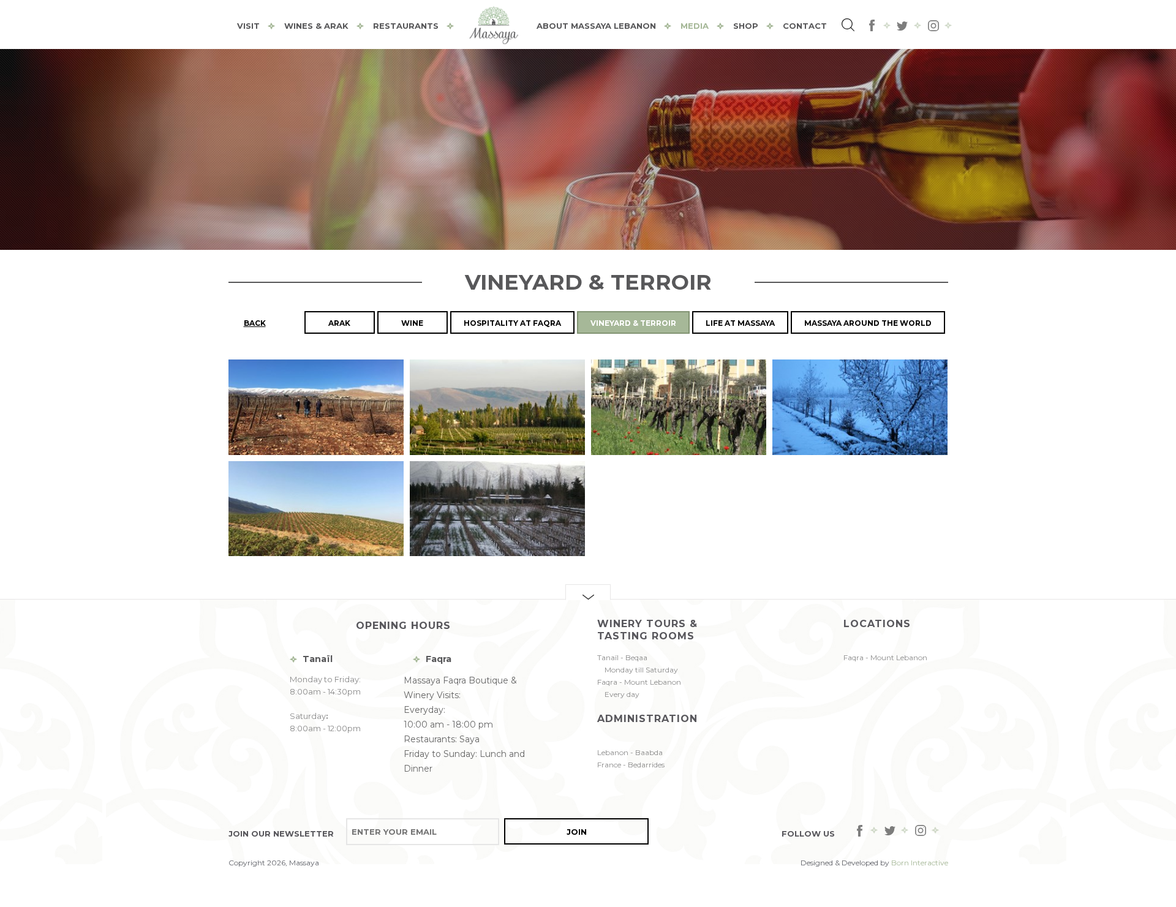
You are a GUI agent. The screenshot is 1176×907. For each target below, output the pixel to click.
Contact (805, 26)
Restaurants (406, 26)
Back (255, 323)
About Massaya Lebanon (596, 26)
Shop (745, 26)
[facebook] (872, 25)
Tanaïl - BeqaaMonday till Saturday (637, 663)
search (850, 26)
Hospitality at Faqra (512, 323)
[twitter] (903, 25)
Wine (412, 323)
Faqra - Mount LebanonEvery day (639, 688)
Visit (248, 26)
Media (694, 26)
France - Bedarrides (631, 764)
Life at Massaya (740, 323)
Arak (339, 323)
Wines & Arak (316, 26)
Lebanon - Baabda (630, 752)
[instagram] (933, 25)
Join (577, 832)
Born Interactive (919, 862)
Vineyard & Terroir (633, 323)
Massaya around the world (868, 323)
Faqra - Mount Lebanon (885, 657)
